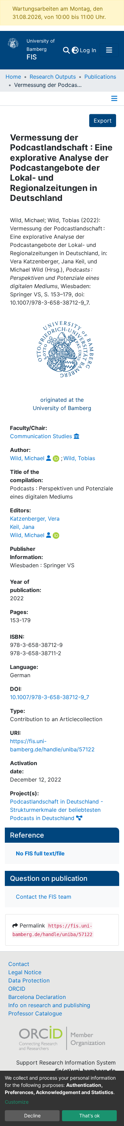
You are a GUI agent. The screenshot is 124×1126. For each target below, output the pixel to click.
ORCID (16, 988)
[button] (75, 50)
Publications (100, 76)
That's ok (89, 1115)
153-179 (20, 620)
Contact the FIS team (43, 896)
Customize (17, 1102)
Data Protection (29, 980)
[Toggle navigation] (109, 50)
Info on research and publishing (49, 1005)
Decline (32, 1115)
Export (103, 120)
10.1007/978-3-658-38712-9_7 (49, 697)
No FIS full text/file (40, 853)
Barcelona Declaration (37, 996)
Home (13, 76)
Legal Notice (24, 972)
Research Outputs (53, 76)
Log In (88, 50)
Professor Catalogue (35, 1013)
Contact (18, 963)
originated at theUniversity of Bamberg (62, 403)
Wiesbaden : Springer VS (42, 565)
